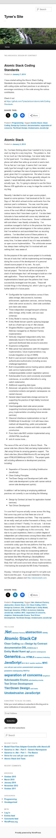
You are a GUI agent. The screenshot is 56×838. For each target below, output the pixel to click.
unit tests (34, 688)
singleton (8, 615)
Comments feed (11, 818)
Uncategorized (10, 802)
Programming (17, 122)
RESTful (26, 671)
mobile (32, 663)
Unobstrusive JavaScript (38, 128)
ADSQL (45, 633)
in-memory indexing (36, 610)
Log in (7, 812)
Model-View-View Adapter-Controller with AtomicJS (27, 746)
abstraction (9, 605)
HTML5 (24, 610)
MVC (23, 612)
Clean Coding (35, 605)
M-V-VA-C (25, 663)
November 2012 (11, 785)
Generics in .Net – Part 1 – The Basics (21, 752)
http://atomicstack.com (37, 577)
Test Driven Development (18, 683)
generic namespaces (38, 652)
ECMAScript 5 (31, 607)
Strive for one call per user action (19, 755)
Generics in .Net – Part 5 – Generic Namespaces (25, 749)
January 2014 (10, 782)
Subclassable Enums (21, 615)
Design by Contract (19, 125)
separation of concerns (35, 612)
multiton (17, 612)
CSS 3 (43, 605)
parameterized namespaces (33, 667)
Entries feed (9, 815)
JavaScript (8, 612)
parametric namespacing (13, 671)
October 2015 (10, 776)
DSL (22, 607)
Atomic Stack (36, 122)
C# (27, 605)
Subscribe (11, 721)
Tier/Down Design (20, 128)
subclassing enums (36, 680)
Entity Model (43, 607)
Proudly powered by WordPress (28, 832)
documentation (34, 125)
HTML (23, 657)
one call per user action (13, 667)
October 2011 (10, 788)
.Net (32, 602)
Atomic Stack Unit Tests (14, 758)
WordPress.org (11, 821)
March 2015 (9, 779)
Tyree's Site (13, 16)
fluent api (8, 610)
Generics (16, 610)
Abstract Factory (42, 602)
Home (7, 47)
